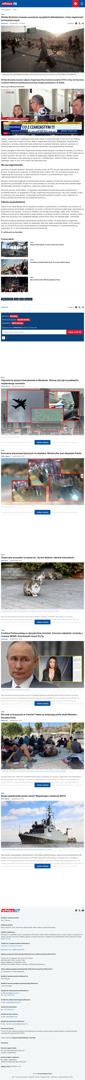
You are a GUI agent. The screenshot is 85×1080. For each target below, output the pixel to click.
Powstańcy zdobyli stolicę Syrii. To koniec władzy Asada (50, 262)
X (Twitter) (12, 946)
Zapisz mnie (73, 332)
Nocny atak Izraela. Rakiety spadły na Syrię (45, 280)
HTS (21, 299)
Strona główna (5, 9)
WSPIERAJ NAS (16, 1066)
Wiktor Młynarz (5, 386)
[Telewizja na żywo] (76, 3)
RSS (13, 1077)
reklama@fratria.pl (11, 1017)
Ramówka (4, 949)
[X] (79, 23)
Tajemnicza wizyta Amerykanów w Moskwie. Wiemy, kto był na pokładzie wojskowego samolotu (40, 382)
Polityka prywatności (21, 1077)
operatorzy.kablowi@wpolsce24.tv (17, 1024)
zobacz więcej (42, 442)
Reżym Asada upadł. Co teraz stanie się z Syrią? (47, 244)
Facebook (4, 946)
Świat (15, 9)
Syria (16, 299)
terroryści (28, 299)
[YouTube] (83, 910)
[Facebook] (76, 23)
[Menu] (82, 3)
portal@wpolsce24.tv (12, 993)
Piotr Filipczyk (5, 799)
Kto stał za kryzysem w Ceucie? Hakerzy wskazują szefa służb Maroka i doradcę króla (39, 716)
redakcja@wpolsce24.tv (13, 1002)
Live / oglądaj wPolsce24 (16, 949)
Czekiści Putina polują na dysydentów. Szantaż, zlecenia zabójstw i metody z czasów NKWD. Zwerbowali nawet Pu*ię (42, 634)
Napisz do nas (5, 939)
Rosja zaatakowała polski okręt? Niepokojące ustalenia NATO (33, 796)
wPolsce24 (4, 23)
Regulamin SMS (45, 1077)
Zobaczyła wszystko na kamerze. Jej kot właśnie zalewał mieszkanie (37, 557)
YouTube (19, 946)
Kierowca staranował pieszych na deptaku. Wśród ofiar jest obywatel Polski (41, 453)
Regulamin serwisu (34, 1077)
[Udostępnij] (83, 23)
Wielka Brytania (7, 299)
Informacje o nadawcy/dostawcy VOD (62, 1077)
